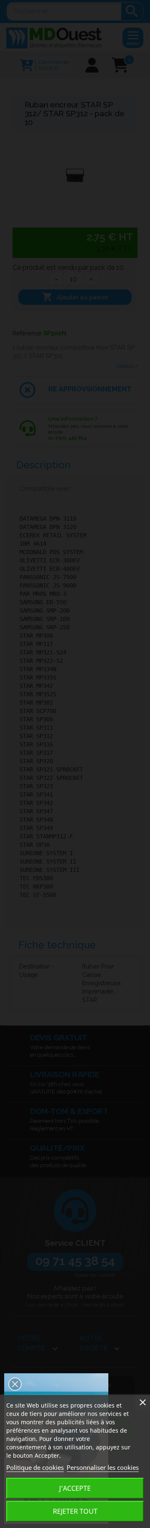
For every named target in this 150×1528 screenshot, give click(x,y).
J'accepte (75, 1488)
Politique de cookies (35, 1467)
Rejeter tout (75, 1511)
